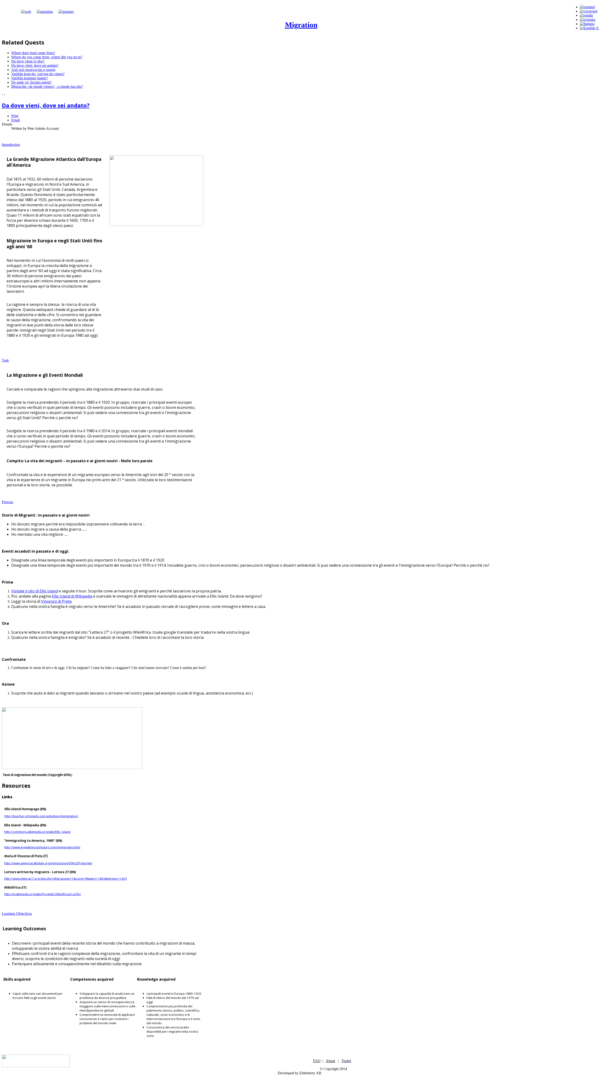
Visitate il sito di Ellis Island (34, 591)
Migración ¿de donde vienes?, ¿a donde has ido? (47, 87)
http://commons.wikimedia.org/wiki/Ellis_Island (37, 832)
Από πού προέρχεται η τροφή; (33, 70)
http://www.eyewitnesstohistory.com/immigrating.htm (42, 847)
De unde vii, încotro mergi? (31, 82)
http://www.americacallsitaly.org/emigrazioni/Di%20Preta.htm (48, 863)
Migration (301, 25)
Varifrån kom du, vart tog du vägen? (38, 74)
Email (15, 120)
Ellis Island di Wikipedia (72, 596)
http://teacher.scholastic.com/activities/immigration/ (41, 816)
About (330, 1061)
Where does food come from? (33, 53)
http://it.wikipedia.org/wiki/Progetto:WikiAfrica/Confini (42, 894)
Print (14, 116)
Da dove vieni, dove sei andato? (34, 65)
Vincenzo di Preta (56, 601)
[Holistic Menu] (26, 12)
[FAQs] (45, 12)
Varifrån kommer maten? (29, 78)
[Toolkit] (66, 12)
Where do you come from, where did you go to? (46, 57)
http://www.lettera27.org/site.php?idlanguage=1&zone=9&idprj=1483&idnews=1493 (65, 878)
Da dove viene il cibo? (27, 61)
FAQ (317, 1061)
